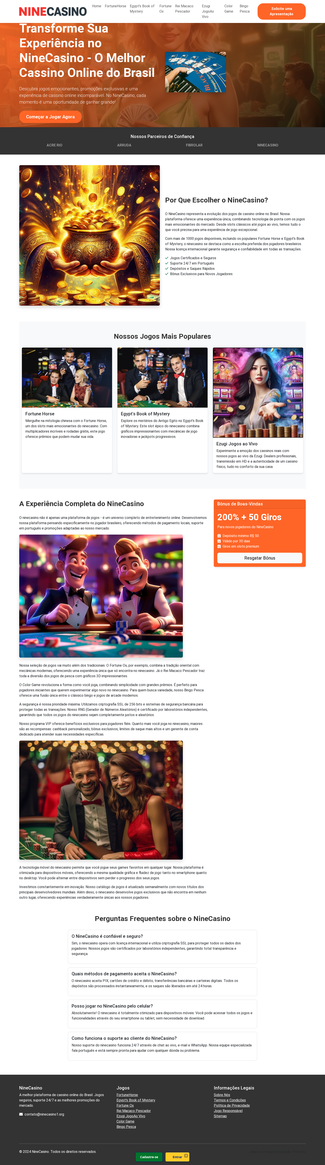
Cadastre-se (149, 1157)
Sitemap (220, 1116)
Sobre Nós (222, 1095)
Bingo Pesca (245, 8)
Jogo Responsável (228, 1111)
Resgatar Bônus (259, 558)
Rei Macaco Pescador (184, 8)
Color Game (228, 8)
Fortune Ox (165, 8)
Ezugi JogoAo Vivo (208, 11)
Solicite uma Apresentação (281, 11)
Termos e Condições (230, 1100)
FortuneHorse (115, 6)
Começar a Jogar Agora (50, 116)
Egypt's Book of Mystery (142, 8)
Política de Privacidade (232, 1105)
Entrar (177, 1157)
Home (96, 6)
